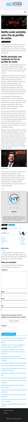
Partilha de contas (16, 228)
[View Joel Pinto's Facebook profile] (10, 207)
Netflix (23, 177)
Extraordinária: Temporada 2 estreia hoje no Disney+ (14, 363)
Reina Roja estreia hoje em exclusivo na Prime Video (14, 378)
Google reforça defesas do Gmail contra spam (4, 240)
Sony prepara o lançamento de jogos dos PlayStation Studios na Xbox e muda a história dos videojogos (13, 358)
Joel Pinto (3, 251)
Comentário (4, 270)
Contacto (6, 413)
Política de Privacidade (8, 410)
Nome (2, 291)
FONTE (3, 188)
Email (2, 298)
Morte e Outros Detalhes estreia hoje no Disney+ (13, 365)
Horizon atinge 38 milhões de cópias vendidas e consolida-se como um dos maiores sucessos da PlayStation (13, 351)
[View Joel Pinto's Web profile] (14, 207)
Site (2, 306)
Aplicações (12, 224)
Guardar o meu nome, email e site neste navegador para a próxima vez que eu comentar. (13, 316)
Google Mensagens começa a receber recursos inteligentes (23, 241)
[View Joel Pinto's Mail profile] (17, 207)
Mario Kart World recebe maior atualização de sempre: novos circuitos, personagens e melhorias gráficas (13, 340)
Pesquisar (3, 325)
